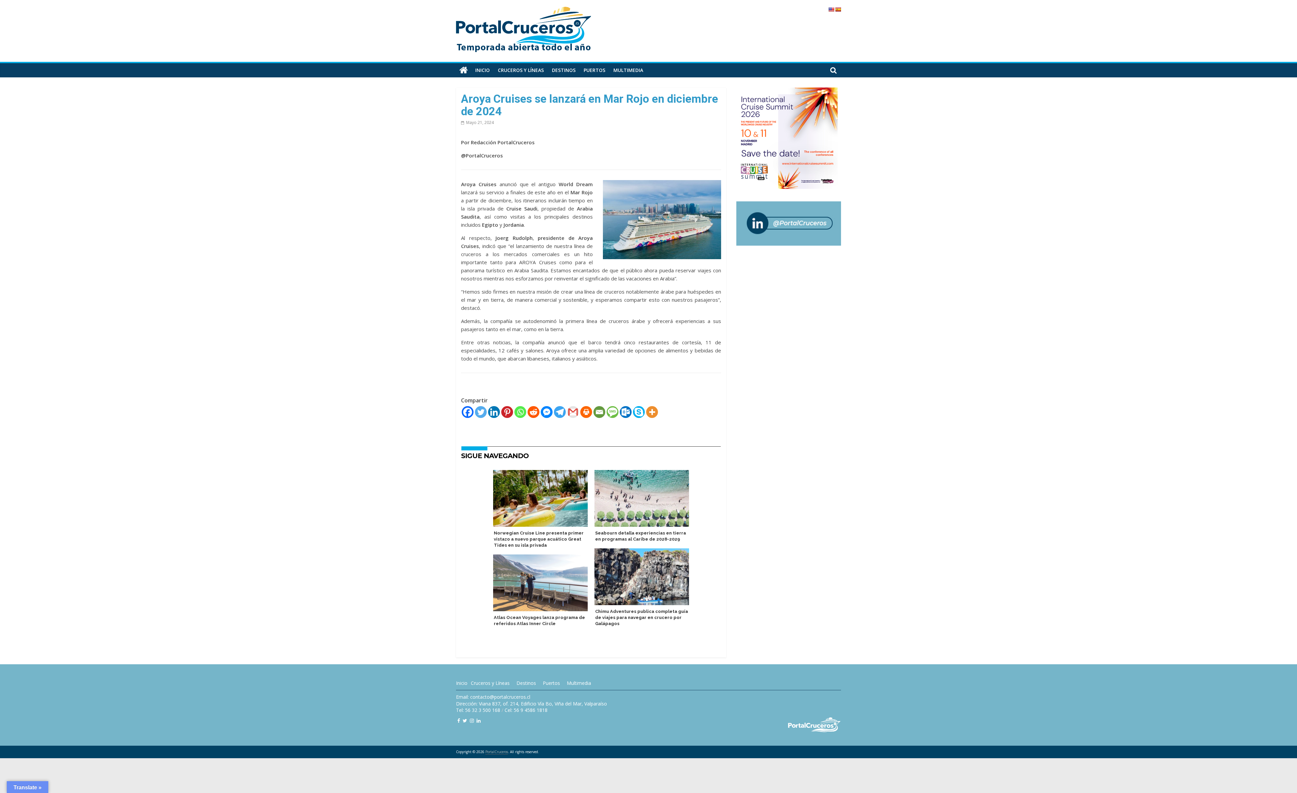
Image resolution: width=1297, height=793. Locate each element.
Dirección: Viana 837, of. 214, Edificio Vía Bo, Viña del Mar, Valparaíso (531, 703)
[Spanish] (838, 9)
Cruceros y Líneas (490, 683)
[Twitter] (481, 412)
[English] (831, 9)
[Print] (586, 412)
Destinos (564, 70)
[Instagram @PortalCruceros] (471, 720)
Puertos (594, 70)
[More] (652, 412)
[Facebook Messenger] (547, 412)
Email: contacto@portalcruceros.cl (493, 697)
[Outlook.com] (626, 412)
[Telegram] (560, 412)
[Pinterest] (507, 412)
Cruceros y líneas (521, 70)
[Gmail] (573, 412)
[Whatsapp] (520, 412)
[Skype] (639, 412)
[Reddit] (533, 412)
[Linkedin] (494, 412)
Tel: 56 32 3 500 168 (478, 710)
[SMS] (612, 412)
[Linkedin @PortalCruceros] (478, 720)
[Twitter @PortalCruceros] (464, 720)
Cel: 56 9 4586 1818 (526, 710)
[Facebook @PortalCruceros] (458, 720)
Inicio (482, 70)
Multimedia (628, 70)
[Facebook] (468, 412)
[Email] (599, 412)
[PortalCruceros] (463, 70)
